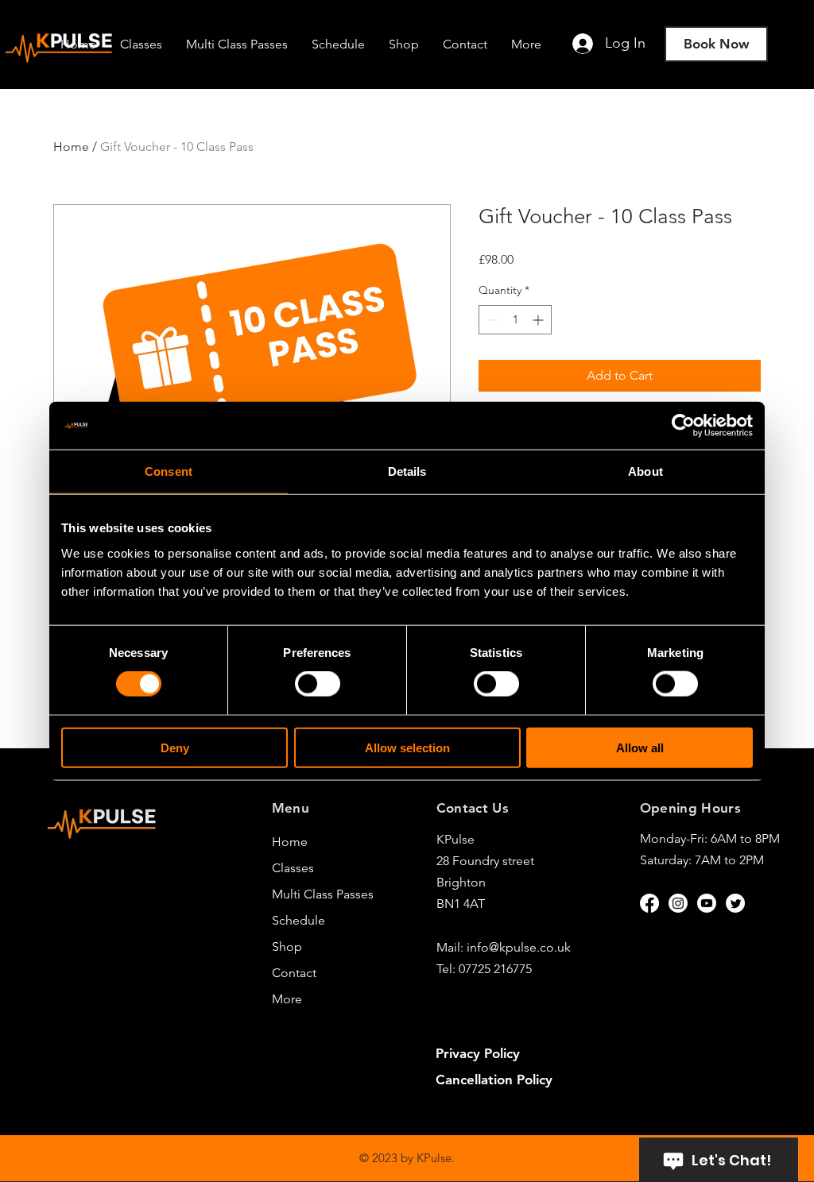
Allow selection (407, 747)
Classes (293, 867)
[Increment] (539, 320)
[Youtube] (706, 903)
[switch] (317, 684)
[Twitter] (735, 903)
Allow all (640, 747)
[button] (526, 44)
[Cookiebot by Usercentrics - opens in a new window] (683, 426)
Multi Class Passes (319, 894)
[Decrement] (491, 320)
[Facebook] (649, 903)
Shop (287, 946)
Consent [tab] (168, 471)
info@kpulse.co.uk (519, 947)
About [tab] (645, 471)
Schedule (298, 920)
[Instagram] (678, 903)
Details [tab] (407, 471)
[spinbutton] (515, 320)
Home (71, 146)
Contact (294, 972)
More (287, 998)
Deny (175, 747)
